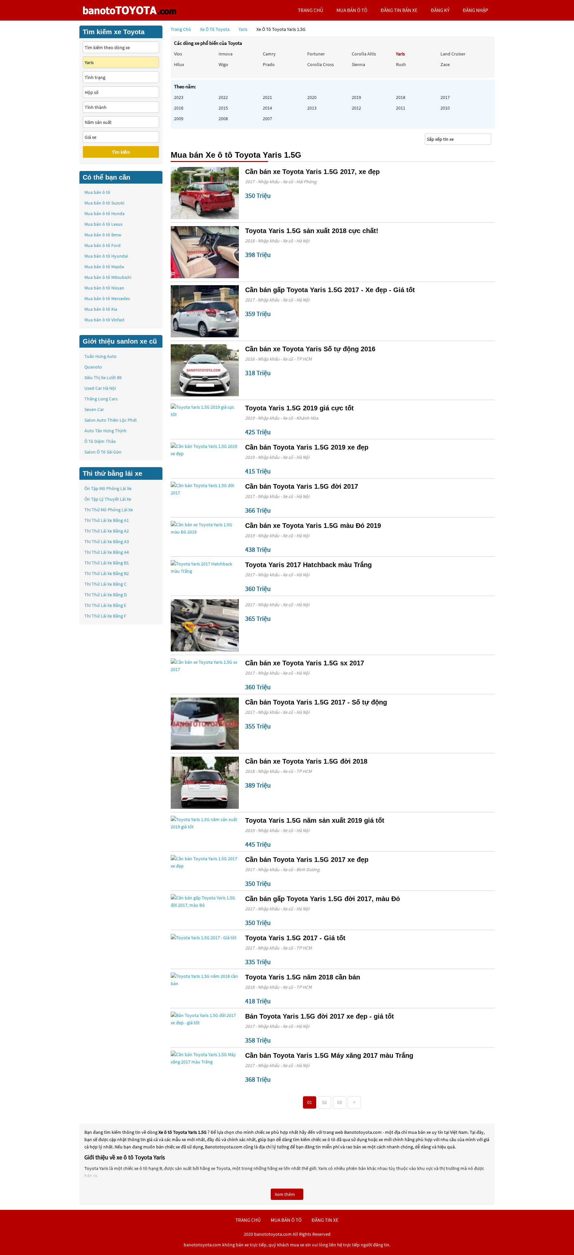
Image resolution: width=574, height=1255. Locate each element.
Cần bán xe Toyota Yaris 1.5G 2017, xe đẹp (312, 171)
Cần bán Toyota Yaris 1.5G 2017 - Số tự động (316, 702)
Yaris (243, 29)
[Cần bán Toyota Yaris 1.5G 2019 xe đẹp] (205, 450)
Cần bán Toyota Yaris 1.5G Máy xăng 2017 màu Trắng (329, 1055)
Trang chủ (181, 29)
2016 (178, 108)
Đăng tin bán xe (399, 10)
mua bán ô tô (351, 10)
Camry (269, 54)
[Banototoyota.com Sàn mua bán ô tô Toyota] (129, 10)
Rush (401, 64)
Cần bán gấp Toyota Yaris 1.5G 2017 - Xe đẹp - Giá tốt (330, 289)
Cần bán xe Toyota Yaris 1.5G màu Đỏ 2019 (313, 525)
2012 (356, 108)
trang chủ (310, 10)
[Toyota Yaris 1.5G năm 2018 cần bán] (205, 979)
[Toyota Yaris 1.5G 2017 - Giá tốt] (205, 937)
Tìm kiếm (121, 152)
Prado (269, 64)
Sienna (358, 64)
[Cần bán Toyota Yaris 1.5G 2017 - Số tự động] (205, 724)
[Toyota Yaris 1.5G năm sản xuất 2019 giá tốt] (205, 823)
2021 (267, 97)
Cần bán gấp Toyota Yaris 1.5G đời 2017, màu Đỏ (322, 898)
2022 (223, 97)
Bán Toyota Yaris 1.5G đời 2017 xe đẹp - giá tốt (319, 1016)
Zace (445, 64)
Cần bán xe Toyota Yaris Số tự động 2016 (310, 349)
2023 (178, 97)
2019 (356, 97)
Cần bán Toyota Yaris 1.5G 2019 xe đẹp (306, 447)
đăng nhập (475, 10)
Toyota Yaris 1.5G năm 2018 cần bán (302, 977)
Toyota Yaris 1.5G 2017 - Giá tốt (295, 938)
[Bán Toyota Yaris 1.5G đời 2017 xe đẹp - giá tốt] (205, 1019)
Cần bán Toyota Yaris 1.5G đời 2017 (301, 486)
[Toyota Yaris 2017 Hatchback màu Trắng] (205, 567)
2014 (267, 108)
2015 (223, 108)
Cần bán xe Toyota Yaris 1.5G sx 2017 (304, 663)
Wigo (223, 64)
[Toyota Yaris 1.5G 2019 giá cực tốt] (205, 410)
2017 (445, 97)
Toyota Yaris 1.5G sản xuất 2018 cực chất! (311, 230)
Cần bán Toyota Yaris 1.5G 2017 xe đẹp (306, 859)
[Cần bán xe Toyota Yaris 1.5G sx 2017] (205, 665)
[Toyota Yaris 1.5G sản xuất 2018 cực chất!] (205, 252)
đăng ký (440, 10)
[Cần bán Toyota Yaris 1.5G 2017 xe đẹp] (205, 862)
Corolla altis (364, 54)
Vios (178, 54)
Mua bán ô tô (97, 192)
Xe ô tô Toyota (215, 29)
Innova (226, 54)
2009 (178, 119)
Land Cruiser (452, 54)
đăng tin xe (325, 1220)
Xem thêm (285, 1194)
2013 (312, 108)
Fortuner (316, 54)
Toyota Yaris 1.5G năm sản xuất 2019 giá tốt (314, 820)
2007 (267, 119)
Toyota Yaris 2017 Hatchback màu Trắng (308, 564)
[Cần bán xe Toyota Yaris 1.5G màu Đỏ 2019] (205, 528)
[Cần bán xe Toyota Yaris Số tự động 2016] (205, 370)
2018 (400, 97)
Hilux (179, 64)
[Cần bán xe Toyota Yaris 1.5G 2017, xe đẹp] (205, 193)
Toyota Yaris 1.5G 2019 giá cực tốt (299, 408)
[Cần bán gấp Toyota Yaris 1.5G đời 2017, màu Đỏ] (205, 901)
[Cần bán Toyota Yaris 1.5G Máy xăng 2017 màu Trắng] (205, 1058)
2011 (400, 108)
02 (324, 1102)
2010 (445, 108)
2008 (223, 119)
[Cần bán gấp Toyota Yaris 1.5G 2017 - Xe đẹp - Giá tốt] (205, 311)
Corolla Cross (320, 64)
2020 (312, 97)
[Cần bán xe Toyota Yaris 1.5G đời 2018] (205, 783)
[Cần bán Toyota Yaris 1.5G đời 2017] (205, 489)
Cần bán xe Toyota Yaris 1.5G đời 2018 (306, 761)
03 (339, 1102)
